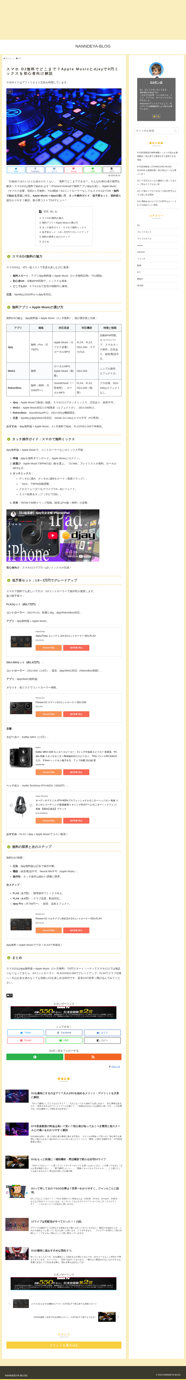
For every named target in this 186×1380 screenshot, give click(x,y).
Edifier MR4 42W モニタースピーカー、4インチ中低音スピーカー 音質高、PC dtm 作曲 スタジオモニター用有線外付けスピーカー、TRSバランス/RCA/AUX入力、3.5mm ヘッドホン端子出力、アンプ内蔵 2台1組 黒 (77, 756)
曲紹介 (140, 279)
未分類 (140, 285)
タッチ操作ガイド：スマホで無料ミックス (64, 227)
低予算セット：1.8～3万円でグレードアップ (65, 232)
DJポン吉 (156, 82)
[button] (175, 130)
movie (140, 245)
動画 (139, 265)
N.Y (139, 272)
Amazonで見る (49, 648)
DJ (11, 995)
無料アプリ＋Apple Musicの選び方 (60, 222)
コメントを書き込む (64, 1345)
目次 (46, 211)
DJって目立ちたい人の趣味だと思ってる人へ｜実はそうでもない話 (156, 182)
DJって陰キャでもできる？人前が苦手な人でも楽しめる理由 (156, 193)
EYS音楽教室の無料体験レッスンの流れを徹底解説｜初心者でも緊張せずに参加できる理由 (157, 156)
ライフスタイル (144, 239)
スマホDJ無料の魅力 (53, 218)
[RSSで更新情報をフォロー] (93, 1057)
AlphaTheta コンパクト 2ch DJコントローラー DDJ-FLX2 (66, 636)
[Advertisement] (87, 20)
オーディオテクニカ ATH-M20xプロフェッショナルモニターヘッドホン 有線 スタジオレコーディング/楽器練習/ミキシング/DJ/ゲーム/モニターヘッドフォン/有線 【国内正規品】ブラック (77, 804)
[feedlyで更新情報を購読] (34, 1057)
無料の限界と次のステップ (56, 236)
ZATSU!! (141, 252)
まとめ (45, 241)
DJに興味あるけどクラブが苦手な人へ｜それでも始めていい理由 (156, 203)
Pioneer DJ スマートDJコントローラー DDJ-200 (61, 702)
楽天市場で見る (76, 648)
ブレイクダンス (144, 232)
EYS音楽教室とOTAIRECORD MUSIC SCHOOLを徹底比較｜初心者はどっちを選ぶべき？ (156, 170)
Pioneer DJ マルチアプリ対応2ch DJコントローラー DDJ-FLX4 (69, 918)
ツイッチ (141, 259)
